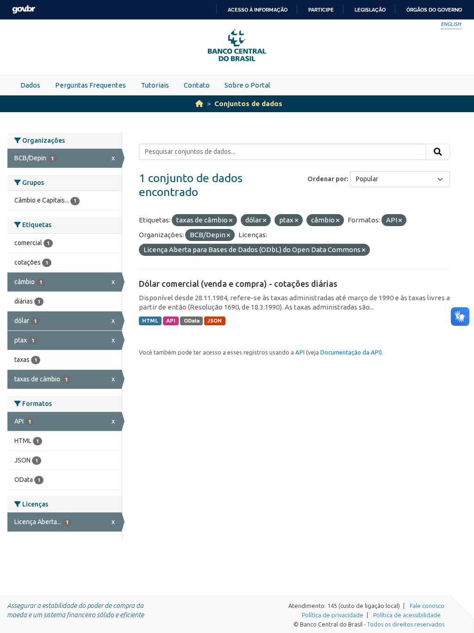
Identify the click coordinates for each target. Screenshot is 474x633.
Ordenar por (327, 179)
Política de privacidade (332, 615)
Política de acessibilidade (407, 615)
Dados (30, 85)
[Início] (199, 104)
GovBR (23, 9)
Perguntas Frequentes (90, 85)
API (170, 320)
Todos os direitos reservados (405, 624)
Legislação (370, 9)
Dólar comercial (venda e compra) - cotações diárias (238, 283)
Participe (321, 9)
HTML (150, 320)
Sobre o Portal (247, 85)
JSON (214, 320)
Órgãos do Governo (434, 9)
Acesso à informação (257, 9)
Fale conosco (427, 605)
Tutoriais (155, 85)
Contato (197, 85)
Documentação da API (350, 352)
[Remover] (230, 220)
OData (192, 320)
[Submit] (438, 152)
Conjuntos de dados (248, 104)
